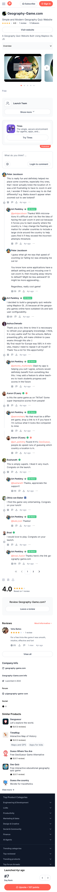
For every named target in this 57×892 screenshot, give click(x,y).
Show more (26, 112)
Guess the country (19, 780)
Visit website (27, 29)
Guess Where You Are (21, 751)
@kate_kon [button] (16, 521)
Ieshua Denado (14, 323)
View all (27, 654)
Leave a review (27, 609)
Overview (7, 46)
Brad (9, 532)
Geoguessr (15, 719)
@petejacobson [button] (19, 213)
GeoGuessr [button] (44, 441)
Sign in (47, 3)
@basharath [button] (17, 483)
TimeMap (15, 732)
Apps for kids (36, 744)
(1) (15, 291)
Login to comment (39, 164)
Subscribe (30, 3)
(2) (11, 316)
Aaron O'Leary (14, 393)
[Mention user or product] (7, 164)
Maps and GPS (18, 744)
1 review (23, 23)
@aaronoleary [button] (18, 416)
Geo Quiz (14, 764)
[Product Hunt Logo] (9, 3)
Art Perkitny (17, 209)
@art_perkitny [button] (18, 441)
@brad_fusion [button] (18, 555)
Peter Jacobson (15, 174)
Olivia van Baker (15, 497)
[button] (4, 175)
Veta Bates (16, 629)
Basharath (12, 459)
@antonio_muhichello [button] (21, 365)
